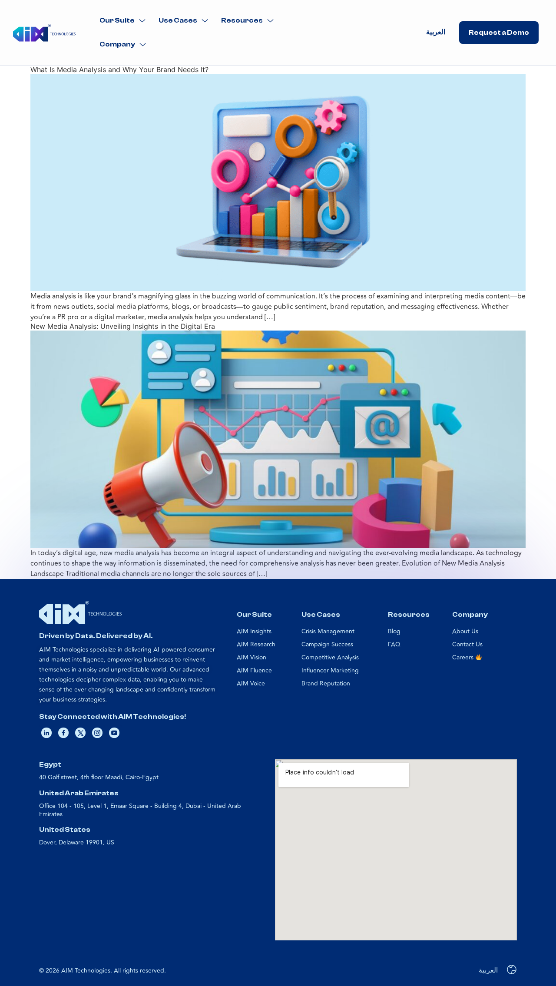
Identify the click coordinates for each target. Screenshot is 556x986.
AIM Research (256, 644)
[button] (122, 21)
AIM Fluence (254, 670)
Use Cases (178, 20)
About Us (465, 631)
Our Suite (117, 20)
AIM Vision (251, 657)
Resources (242, 20)
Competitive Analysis (330, 657)
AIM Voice (251, 683)
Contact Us (467, 644)
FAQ (394, 644)
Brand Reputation (325, 683)
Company (117, 44)
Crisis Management (327, 631)
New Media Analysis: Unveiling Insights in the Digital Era (122, 326)
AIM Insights (254, 631)
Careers (463, 657)
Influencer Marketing (330, 670)
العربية (435, 32)
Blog (394, 631)
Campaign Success (327, 644)
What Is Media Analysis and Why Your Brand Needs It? (119, 69)
